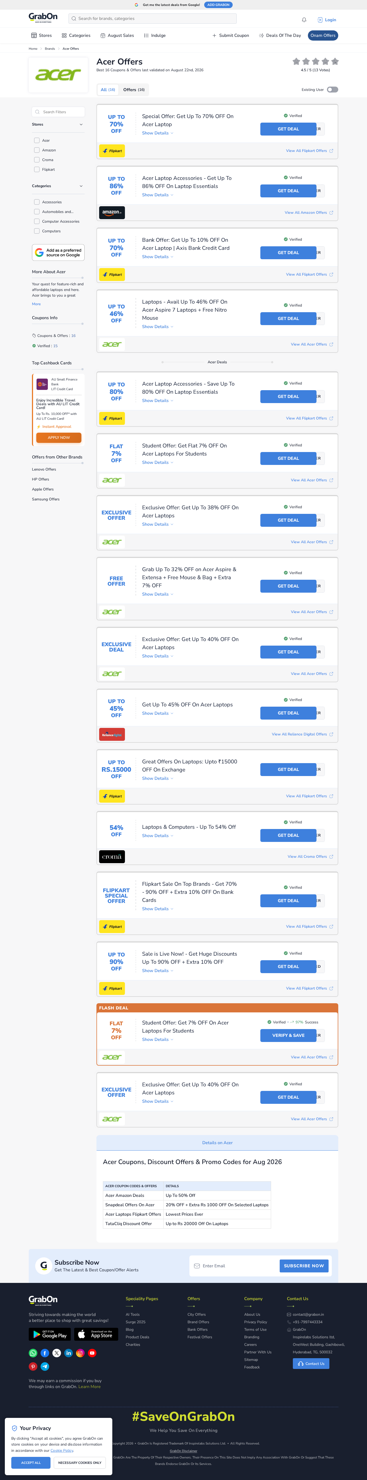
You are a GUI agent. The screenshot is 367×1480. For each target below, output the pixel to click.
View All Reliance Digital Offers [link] (299, 734)
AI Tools (133, 1314)
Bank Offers (198, 1329)
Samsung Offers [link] (46, 499)
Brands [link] (50, 48)
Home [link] (33, 48)
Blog (130, 1329)
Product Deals (137, 1337)
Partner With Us (258, 1352)
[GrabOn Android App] (50, 1335)
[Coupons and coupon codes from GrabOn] (43, 18)
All (108, 90)
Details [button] (155, 133)
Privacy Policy (255, 1322)
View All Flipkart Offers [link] (306, 150)
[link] (45, 1356)
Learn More (89, 1387)
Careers (250, 1344)
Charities (133, 1344)
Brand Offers (198, 1322)
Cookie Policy (62, 1450)
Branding (251, 1337)
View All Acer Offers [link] (309, 344)
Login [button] (330, 20)
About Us (252, 1314)
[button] (332, 89)
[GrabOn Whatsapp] (33, 1356)
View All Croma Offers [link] (307, 856)
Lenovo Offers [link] (44, 469)
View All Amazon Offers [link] (306, 212)
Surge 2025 (135, 1322)
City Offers (197, 1314)
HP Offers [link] (40, 479)
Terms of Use (255, 1329)
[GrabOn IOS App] (96, 1335)
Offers (134, 90)
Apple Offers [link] (43, 489)
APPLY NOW (59, 437)
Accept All (31, 1463)
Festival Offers (200, 1337)
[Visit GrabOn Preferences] (58, 252)
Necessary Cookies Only (79, 1463)
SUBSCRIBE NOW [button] (304, 1266)
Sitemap (251, 1359)
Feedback (252, 1367)
